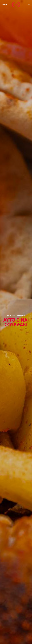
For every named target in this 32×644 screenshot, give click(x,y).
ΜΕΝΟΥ (5, 5)
